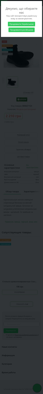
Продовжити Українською (21, 24)
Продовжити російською (21, 30)
